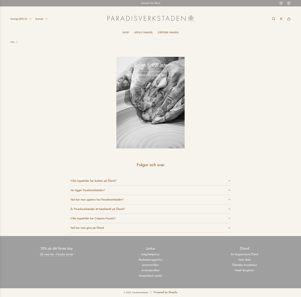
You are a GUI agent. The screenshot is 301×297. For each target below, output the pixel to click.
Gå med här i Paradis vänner (56, 254)
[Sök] (273, 19)
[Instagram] (281, 3)
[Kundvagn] (289, 19)
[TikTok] (289, 3)
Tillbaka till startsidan (150, 75)
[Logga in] (281, 19)
